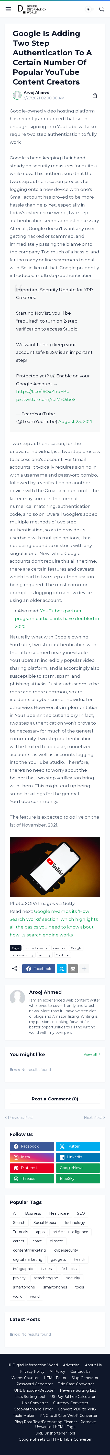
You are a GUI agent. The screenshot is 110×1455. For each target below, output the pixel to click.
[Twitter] (62, 968)
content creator (36, 948)
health (79, 1259)
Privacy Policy (32, 1371)
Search (19, 1222)
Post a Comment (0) (55, 1098)
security (45, 955)
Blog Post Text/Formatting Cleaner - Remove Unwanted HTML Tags (55, 1424)
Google (76, 948)
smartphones (55, 1287)
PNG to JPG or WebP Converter (68, 1415)
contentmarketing (29, 1250)
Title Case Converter (76, 1384)
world (35, 1296)
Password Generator (34, 1384)
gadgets (58, 1259)
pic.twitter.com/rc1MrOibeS (45, 399)
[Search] (101, 9)
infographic (23, 1268)
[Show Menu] (8, 9)
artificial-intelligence (70, 1232)
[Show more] (84, 968)
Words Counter (25, 1378)
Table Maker (24, 1415)
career (18, 1241)
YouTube (62, 955)
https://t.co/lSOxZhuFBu (43, 391)
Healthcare (59, 1213)
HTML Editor (55, 1378)
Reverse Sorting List (78, 1390)
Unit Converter (35, 1403)
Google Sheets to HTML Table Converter (55, 1439)
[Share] (93, 95)
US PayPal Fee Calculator (72, 1396)
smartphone (24, 1287)
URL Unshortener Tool (55, 1433)
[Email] (73, 968)
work (17, 1296)
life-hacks (68, 1268)
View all (90, 1054)
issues (46, 1268)
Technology (74, 1222)
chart (37, 1241)
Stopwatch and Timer (33, 1409)
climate (56, 1241)
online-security (23, 955)
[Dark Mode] (89, 9)
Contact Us (80, 1371)
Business (33, 1213)
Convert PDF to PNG (77, 1409)
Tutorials (20, 1232)
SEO (81, 1213)
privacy (19, 1278)
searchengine (46, 1278)
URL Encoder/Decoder (34, 1390)
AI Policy (57, 1371)
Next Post (93, 1117)
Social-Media (45, 1222)
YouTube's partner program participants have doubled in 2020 (57, 618)
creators (59, 948)
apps (40, 1232)
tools (79, 1287)
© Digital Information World (33, 1365)
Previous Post (20, 1117)
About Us (93, 1365)
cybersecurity (66, 1250)
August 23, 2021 (75, 421)
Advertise (71, 1365)
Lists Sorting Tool (30, 1396)
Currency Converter (70, 1403)
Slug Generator (85, 1378)
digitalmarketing (27, 1259)
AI (15, 1213)
